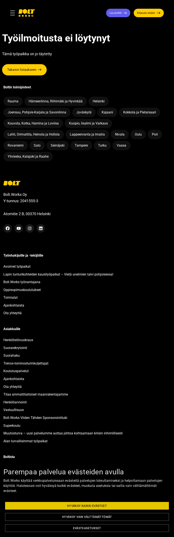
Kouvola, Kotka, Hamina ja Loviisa (33, 123)
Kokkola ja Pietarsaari (139, 112)
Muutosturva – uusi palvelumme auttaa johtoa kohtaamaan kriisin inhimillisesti (63, 433)
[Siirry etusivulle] (26, 13)
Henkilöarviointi (15, 402)
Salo (37, 145)
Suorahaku (11, 355)
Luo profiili (115, 12)
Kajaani (107, 112)
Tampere (81, 145)
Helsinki (99, 101)
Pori (155, 134)
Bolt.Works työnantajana (21, 282)
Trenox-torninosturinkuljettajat (25, 363)
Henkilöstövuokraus (18, 340)
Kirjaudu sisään (146, 12)
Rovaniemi (16, 145)
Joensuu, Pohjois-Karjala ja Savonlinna (37, 112)
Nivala (120, 134)
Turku (102, 145)
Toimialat (10, 297)
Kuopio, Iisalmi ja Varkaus (88, 123)
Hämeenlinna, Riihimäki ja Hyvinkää (56, 101)
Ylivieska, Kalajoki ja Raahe (28, 156)
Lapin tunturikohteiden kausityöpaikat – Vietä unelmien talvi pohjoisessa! (58, 274)
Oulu (138, 134)
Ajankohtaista (13, 305)
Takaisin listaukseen (21, 70)
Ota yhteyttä (12, 313)
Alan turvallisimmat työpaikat (25, 441)
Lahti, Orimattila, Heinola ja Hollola (34, 134)
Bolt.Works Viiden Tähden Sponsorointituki (35, 418)
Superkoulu (11, 426)
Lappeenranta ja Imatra (87, 134)
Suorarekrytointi (15, 348)
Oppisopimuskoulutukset (22, 290)
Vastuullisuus (13, 410)
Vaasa (121, 145)
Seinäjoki (58, 145)
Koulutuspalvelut (16, 371)
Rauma (13, 101)
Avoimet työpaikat (17, 266)
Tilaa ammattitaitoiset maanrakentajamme (35, 394)
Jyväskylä (83, 112)
